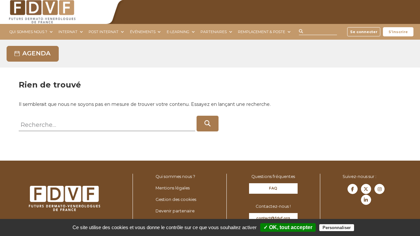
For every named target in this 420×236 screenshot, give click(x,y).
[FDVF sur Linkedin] (366, 200)
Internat (67, 32)
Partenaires (213, 32)
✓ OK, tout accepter (287, 227)
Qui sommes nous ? (28, 32)
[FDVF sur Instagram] (379, 189)
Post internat (103, 32)
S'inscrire (398, 32)
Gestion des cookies (176, 199)
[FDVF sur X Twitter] (366, 189)
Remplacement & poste (261, 32)
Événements (143, 32)
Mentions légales (173, 188)
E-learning (178, 32)
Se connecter (363, 32)
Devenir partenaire (175, 210)
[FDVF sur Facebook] (352, 189)
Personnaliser (337, 227)
